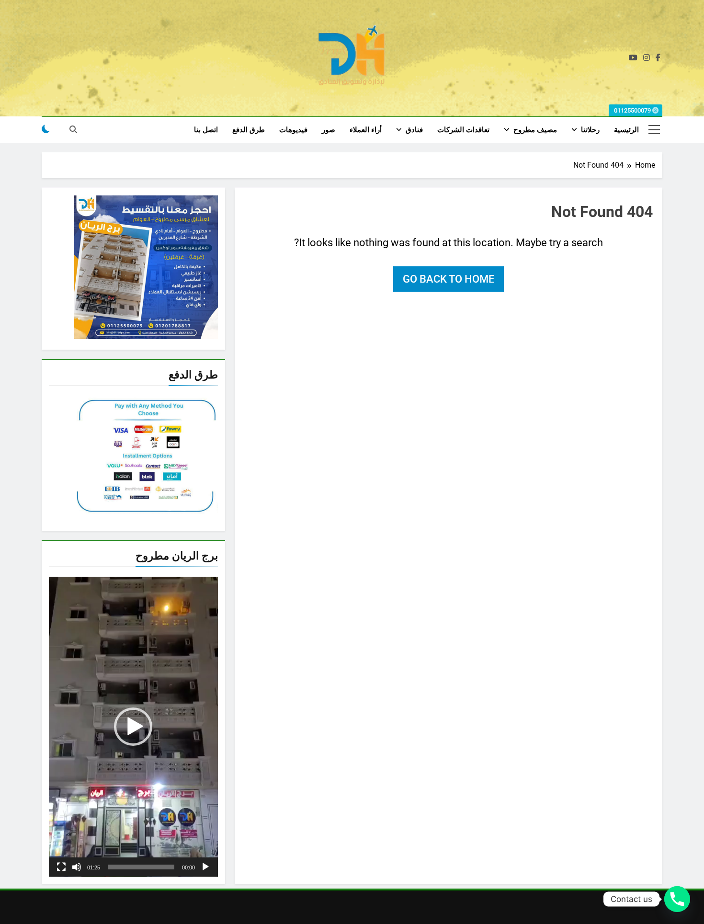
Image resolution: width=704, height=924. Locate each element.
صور (328, 129)
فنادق (414, 129)
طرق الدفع (248, 129)
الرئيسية (626, 129)
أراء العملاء (366, 129)
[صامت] (76, 867)
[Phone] (677, 899)
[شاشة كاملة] (61, 867)
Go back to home (448, 279)
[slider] (141, 867)
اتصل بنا (206, 129)
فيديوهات (293, 129)
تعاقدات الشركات (463, 129)
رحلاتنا (590, 129)
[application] (133, 727)
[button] (133, 726)
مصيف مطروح (535, 129)
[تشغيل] (205, 867)
